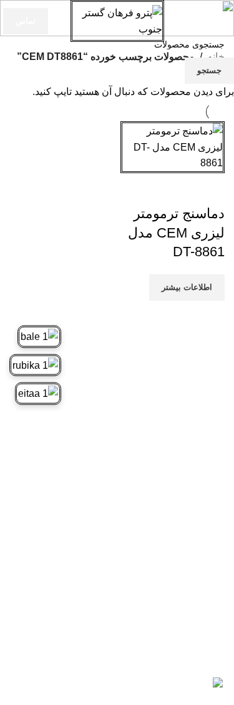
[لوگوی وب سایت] (117, 20)
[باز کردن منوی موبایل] (219, 21)
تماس (26, 21)
